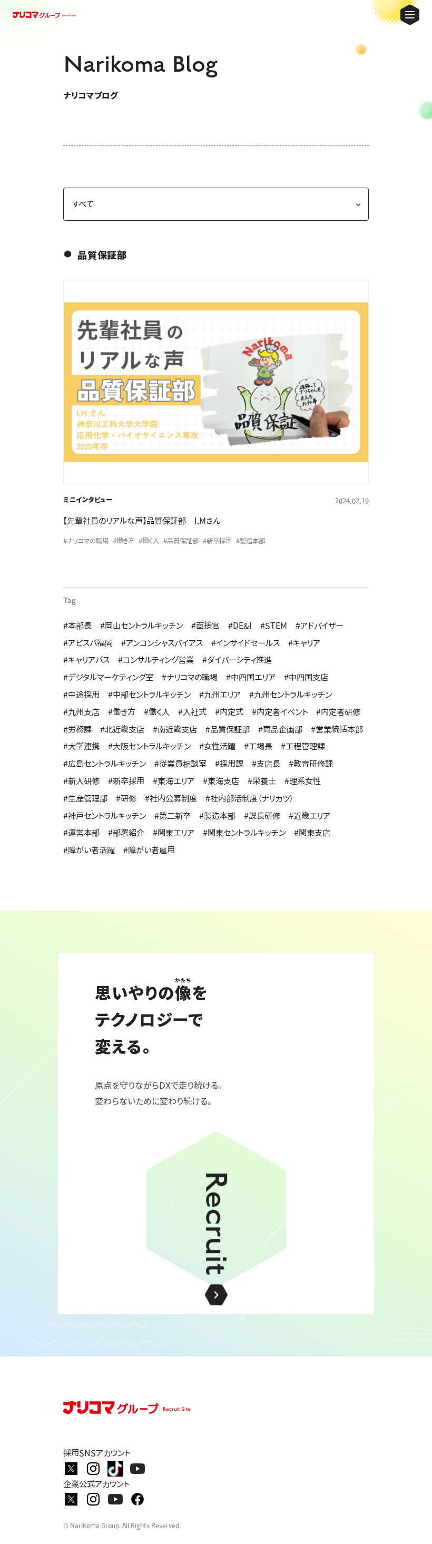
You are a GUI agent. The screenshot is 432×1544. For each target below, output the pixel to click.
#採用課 (229, 763)
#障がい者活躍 (89, 850)
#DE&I (240, 625)
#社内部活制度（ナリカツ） (249, 798)
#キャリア (304, 643)
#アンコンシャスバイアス (162, 643)
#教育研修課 (311, 763)
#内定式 (229, 712)
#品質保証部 (227, 729)
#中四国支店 (306, 677)
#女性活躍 (217, 746)
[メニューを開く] (409, 14)
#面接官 (205, 625)
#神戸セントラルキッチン (104, 816)
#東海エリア (173, 781)
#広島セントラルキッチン (104, 763)
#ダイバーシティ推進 (237, 660)
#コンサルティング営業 (156, 660)
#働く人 (157, 712)
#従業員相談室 (180, 763)
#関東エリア (173, 832)
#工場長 (258, 746)
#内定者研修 (338, 712)
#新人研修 (81, 781)
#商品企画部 (280, 729)
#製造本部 (217, 816)
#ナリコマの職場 (190, 677)
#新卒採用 (126, 781)
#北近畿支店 (122, 729)
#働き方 (121, 712)
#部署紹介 (126, 832)
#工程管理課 (303, 746)
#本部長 (77, 625)
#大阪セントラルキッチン (149, 746)
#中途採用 (81, 694)
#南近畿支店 (175, 729)
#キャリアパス (86, 660)
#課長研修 (262, 816)
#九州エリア (220, 694)
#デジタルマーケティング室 (108, 677)
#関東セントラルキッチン (244, 832)
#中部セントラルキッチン (149, 694)
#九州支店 (81, 712)
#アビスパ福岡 (88, 643)
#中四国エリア (251, 677)
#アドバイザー (319, 625)
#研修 (126, 798)
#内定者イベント (280, 712)
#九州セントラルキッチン (290, 694)
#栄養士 (262, 781)
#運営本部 (81, 832)
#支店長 (266, 763)
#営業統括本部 (337, 729)
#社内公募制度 (171, 798)
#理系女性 (302, 781)
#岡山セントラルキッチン (141, 625)
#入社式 (192, 712)
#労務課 (77, 729)
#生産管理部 (85, 798)
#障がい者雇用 (149, 850)
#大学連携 (81, 746)
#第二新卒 (172, 816)
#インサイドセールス (245, 643)
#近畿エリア (309, 816)
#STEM (273, 625)
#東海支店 (221, 781)
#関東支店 (312, 832)
